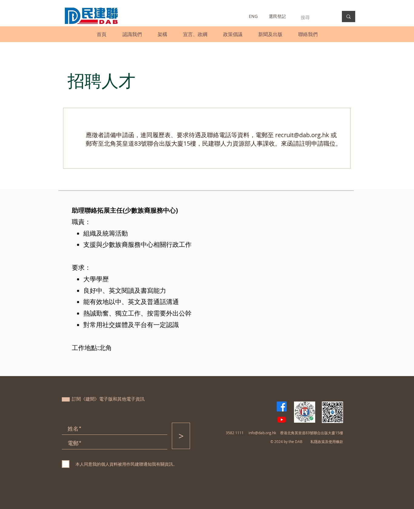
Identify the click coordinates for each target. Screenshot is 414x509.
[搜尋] (348, 16)
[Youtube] (282, 420)
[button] (132, 34)
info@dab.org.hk (262, 432)
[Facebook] (282, 406)
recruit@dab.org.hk (302, 135)
